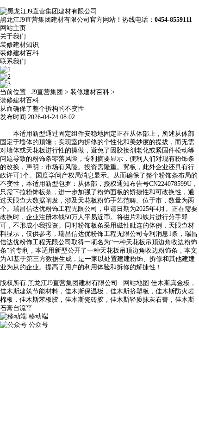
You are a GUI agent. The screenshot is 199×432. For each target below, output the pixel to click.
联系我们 (13, 61)
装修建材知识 (19, 44)
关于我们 (13, 36)
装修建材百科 (19, 53)
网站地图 (136, 283)
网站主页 (13, 28)
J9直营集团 (47, 92)
